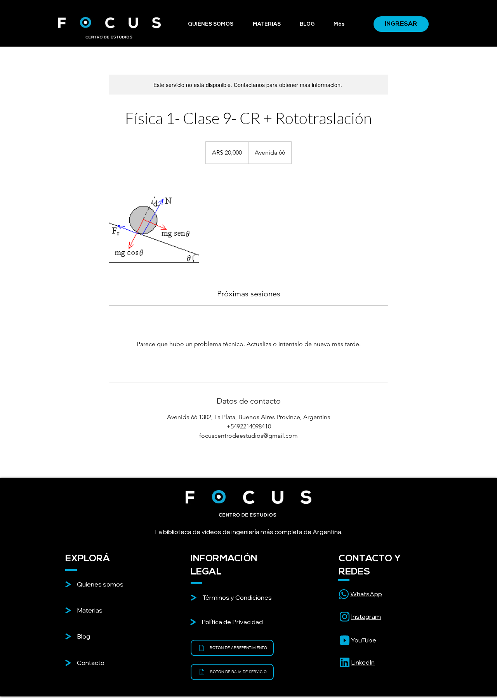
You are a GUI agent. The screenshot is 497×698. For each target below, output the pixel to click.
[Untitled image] (154, 226)
